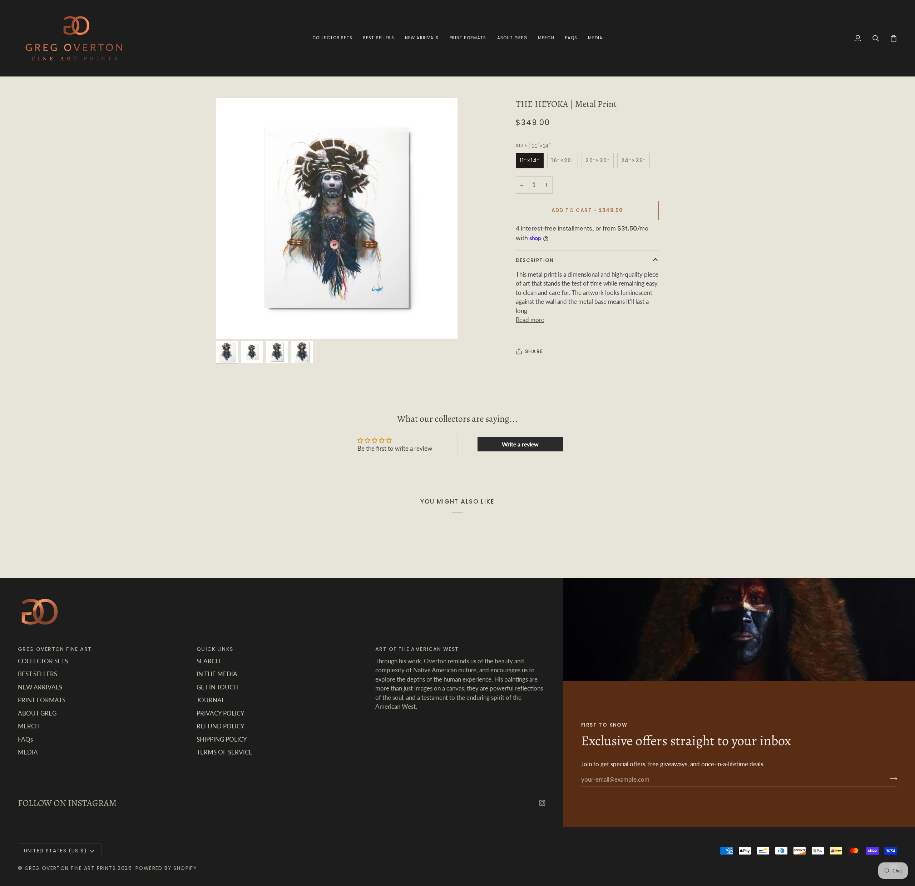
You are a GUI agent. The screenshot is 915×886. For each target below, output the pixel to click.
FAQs (25, 739)
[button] (468, 38)
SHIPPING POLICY (222, 739)
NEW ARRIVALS (40, 687)
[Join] (891, 778)
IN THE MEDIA (217, 674)
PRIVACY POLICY (220, 713)
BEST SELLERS (37, 674)
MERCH (29, 726)
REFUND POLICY (220, 726)
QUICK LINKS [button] (215, 649)
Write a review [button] (520, 444)
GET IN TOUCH (217, 687)
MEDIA (28, 752)
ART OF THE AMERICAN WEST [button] (417, 649)
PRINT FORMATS (41, 700)
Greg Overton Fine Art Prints (70, 868)
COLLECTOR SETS (43, 661)
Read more (530, 319)
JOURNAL (211, 700)
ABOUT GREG (37, 713)
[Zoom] (337, 218)
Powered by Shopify (166, 868)
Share (534, 351)
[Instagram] (542, 803)
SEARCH (208, 661)
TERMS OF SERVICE (224, 752)
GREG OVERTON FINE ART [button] (55, 649)
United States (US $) (55, 850)
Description (535, 260)
